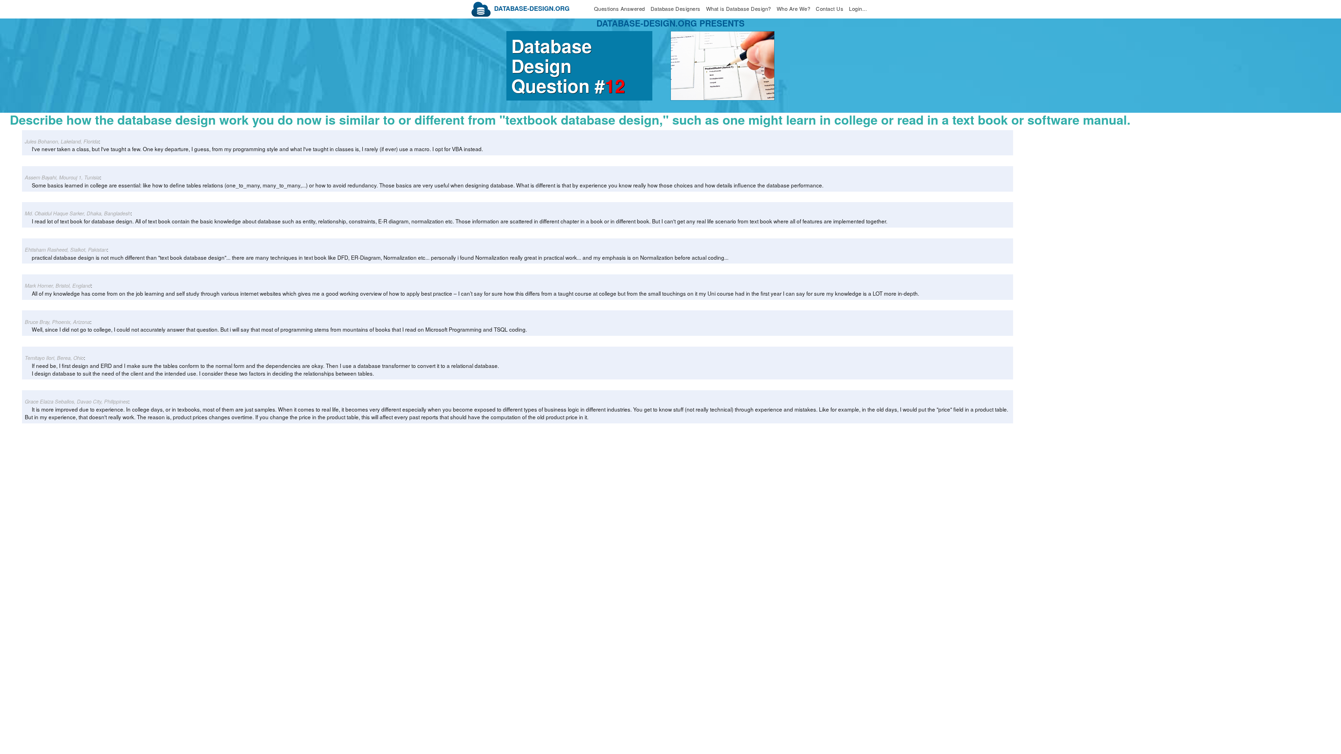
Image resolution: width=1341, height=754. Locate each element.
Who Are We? (794, 8)
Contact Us (829, 8)
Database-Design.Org (532, 8)
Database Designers (676, 8)
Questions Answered (619, 8)
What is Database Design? (738, 8)
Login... (858, 8)
